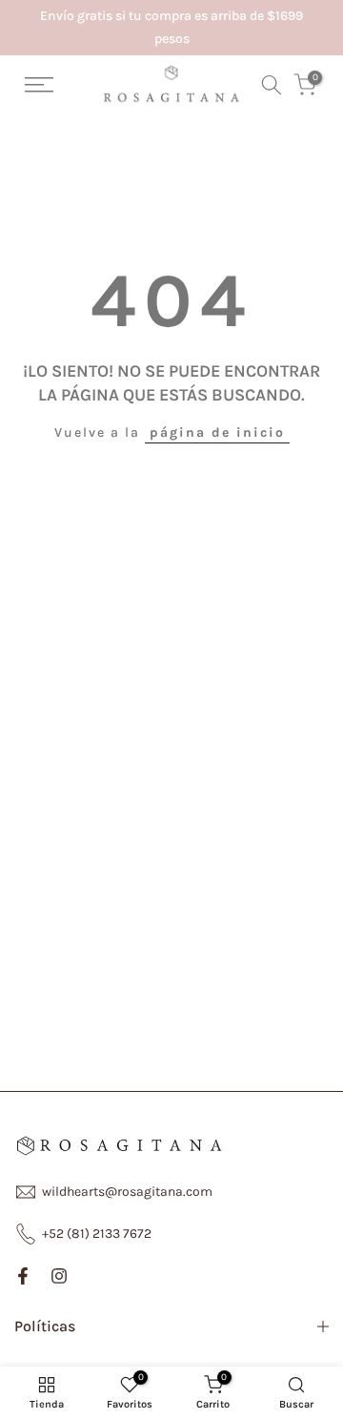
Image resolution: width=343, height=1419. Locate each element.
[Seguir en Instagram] (59, 1276)
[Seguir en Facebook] (22, 1276)
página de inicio (217, 432)
